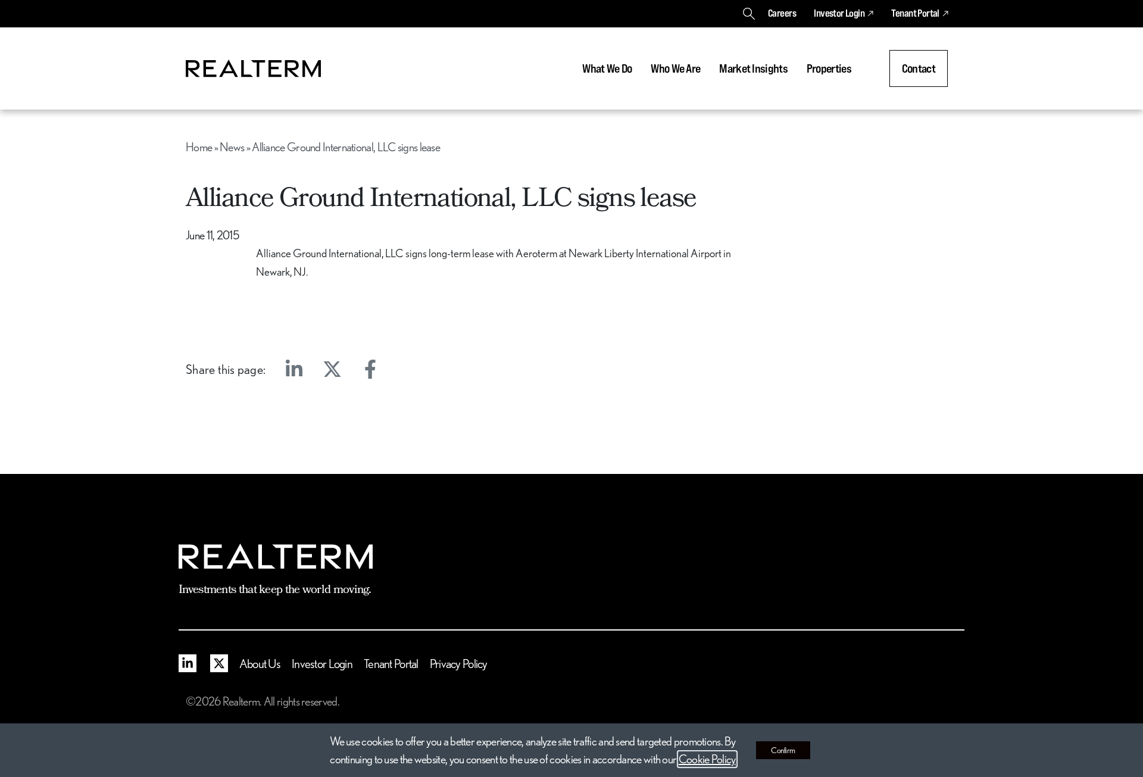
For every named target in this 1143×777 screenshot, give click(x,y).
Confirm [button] (783, 750)
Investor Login (839, 13)
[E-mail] (408, 369)
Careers (782, 13)
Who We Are (675, 68)
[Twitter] (332, 369)
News (232, 147)
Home (199, 147)
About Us (259, 663)
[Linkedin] (294, 369)
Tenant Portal (915, 13)
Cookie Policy (707, 759)
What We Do (607, 68)
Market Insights (753, 68)
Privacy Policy (459, 663)
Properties (829, 68)
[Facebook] (370, 369)
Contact (918, 68)
